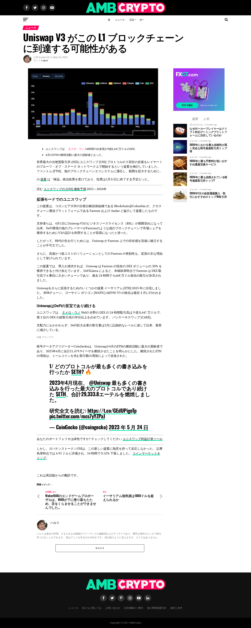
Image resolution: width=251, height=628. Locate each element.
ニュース (120, 19)
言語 (131, 19)
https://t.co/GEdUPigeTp (112, 410)
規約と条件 (176, 607)
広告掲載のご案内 (133, 607)
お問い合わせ (113, 607)
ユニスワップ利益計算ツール (143, 439)
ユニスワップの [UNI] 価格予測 (65, 189)
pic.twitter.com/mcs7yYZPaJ (77, 416)
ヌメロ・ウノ (76, 149)
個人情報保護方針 (156, 607)
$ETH (76, 371)
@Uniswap (99, 382)
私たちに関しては (91, 607)
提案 (43, 179)
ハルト (44, 60)
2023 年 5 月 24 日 (128, 427)
